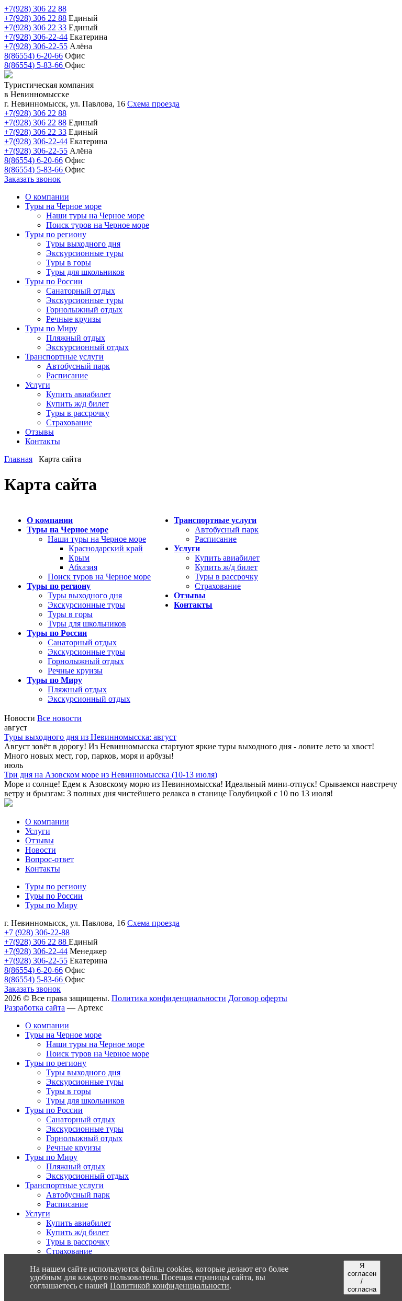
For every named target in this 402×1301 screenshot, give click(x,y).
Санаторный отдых (82, 642)
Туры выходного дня (85, 595)
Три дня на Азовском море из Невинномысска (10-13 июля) (110, 774)
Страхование (218, 586)
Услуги (187, 548)
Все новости (59, 718)
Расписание (216, 539)
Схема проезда (153, 103)
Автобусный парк (227, 529)
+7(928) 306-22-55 (36, 46)
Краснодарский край (106, 548)
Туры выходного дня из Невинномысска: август (90, 737)
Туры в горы (70, 614)
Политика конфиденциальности (168, 998)
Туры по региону (59, 586)
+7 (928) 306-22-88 (37, 932)
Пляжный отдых (77, 689)
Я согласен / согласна (362, 1277)
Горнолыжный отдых (86, 661)
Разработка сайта (34, 1007)
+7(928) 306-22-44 (36, 36)
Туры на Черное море (67, 529)
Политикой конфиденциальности (169, 1285)
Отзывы (190, 595)
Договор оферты (257, 998)
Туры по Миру (54, 680)
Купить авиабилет (227, 557)
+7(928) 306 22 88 (35, 8)
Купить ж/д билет (226, 567)
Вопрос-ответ (49, 859)
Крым (79, 557)
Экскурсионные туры (86, 604)
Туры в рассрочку (226, 576)
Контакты (193, 604)
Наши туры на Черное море (97, 539)
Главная (18, 459)
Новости (40, 849)
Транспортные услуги (215, 520)
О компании (50, 520)
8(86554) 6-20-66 (33, 55)
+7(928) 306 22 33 (35, 27)
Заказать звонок (32, 179)
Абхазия (83, 567)
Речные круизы (75, 670)
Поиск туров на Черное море (99, 576)
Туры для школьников (87, 623)
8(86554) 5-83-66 (34, 65)
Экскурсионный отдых (89, 698)
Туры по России (57, 633)
